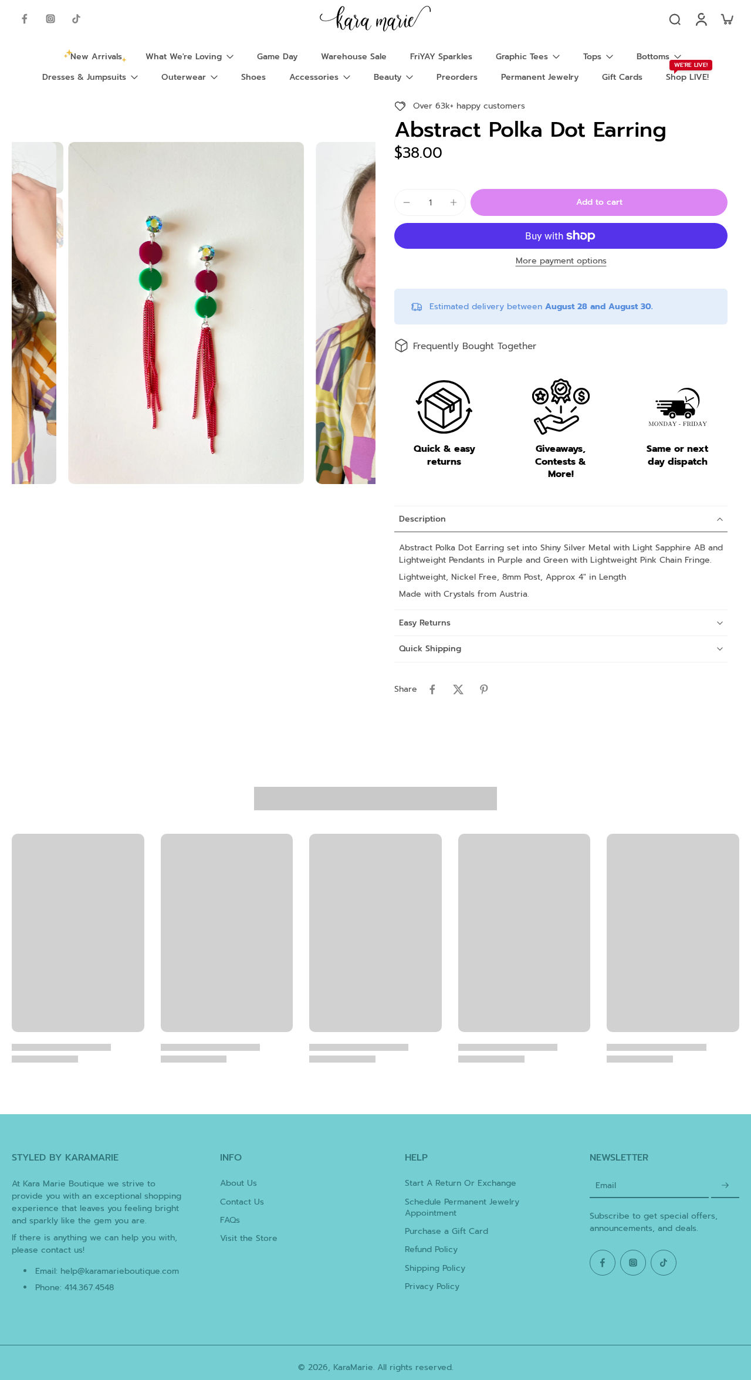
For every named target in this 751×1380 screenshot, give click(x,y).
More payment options (561, 262)
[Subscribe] (725, 1185)
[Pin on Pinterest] (484, 689)
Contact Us (242, 1202)
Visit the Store (249, 1238)
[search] (675, 19)
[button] (599, 202)
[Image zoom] (186, 313)
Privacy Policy (432, 1286)
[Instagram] (50, 19)
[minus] (406, 202)
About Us (238, 1183)
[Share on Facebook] (432, 689)
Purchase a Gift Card (446, 1231)
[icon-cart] (726, 19)
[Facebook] (25, 19)
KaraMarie (353, 1367)
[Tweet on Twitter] (458, 689)
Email (606, 1185)
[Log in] (700, 19)
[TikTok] (76, 19)
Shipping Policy (435, 1268)
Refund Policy (431, 1249)
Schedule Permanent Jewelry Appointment (462, 1207)
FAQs (230, 1220)
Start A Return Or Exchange (460, 1183)
